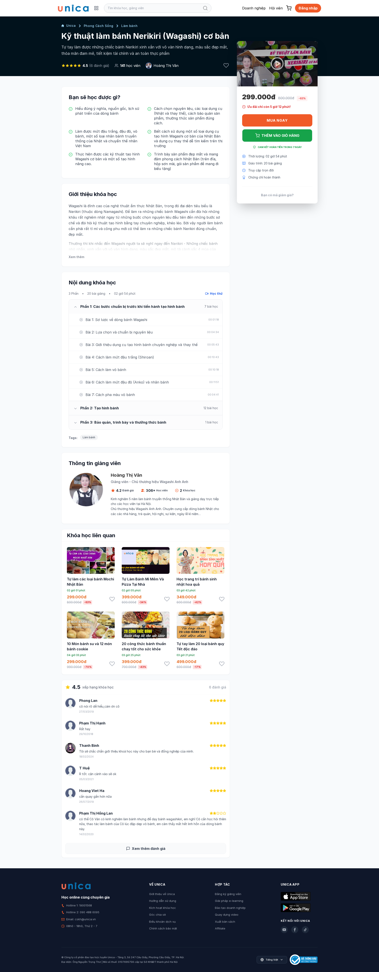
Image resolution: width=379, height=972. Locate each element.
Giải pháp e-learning (229, 900)
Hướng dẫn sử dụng (162, 900)
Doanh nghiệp (254, 8)
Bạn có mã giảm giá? (277, 195)
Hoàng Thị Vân (166, 65)
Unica (71, 25)
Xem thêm (76, 257)
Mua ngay (277, 120)
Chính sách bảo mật (163, 928)
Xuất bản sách (225, 921)
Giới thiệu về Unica (162, 894)
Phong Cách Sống (99, 26)
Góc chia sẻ (157, 914)
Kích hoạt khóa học (162, 908)
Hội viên (276, 8)
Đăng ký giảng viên (228, 894)
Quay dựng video (226, 914)
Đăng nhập (308, 8)
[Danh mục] (96, 8)
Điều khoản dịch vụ (162, 921)
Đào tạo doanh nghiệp (230, 908)
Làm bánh (129, 26)
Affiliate (220, 928)
